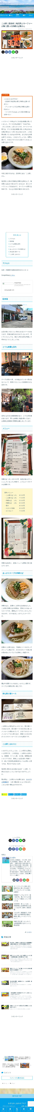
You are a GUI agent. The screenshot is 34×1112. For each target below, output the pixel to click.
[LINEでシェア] (13, 52)
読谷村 (24, 794)
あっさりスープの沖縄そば (17, 249)
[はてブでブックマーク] (9, 52)
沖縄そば (18, 794)
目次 (14, 235)
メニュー (12, 246)
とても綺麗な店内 (15, 244)
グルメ (5, 794)
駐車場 (12, 241)
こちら (12, 275)
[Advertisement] (17, 76)
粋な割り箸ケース (15, 251)
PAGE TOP (18, 1096)
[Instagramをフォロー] (17, 849)
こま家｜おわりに (15, 254)
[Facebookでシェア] (6, 52)
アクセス (12, 238)
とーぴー (13, 857)
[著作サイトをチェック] (10, 849)
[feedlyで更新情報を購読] (20, 849)
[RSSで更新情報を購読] (24, 849)
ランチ (11, 794)
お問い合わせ (25, 1106)
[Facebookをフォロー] (13, 849)
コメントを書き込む (17, 1078)
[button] (16, 52)
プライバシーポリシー (9, 1106)
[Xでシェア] (3, 52)
